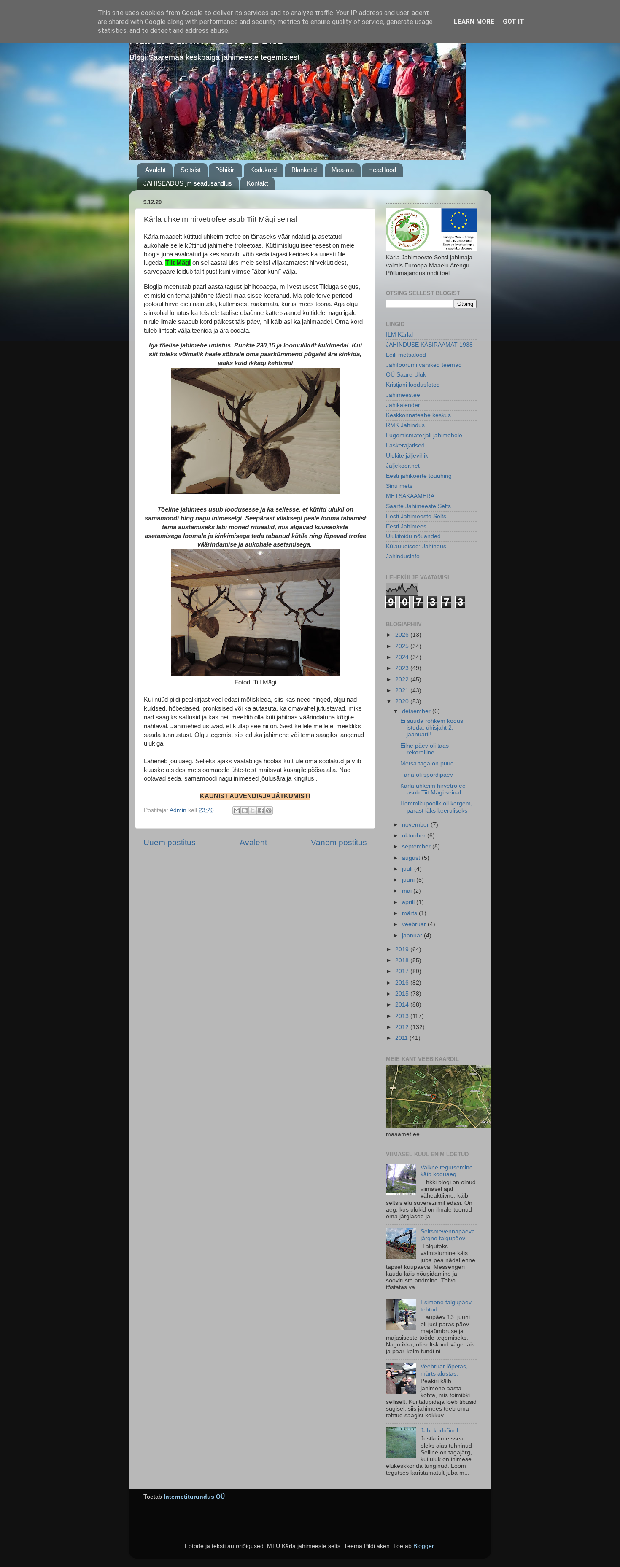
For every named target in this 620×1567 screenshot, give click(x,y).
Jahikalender (403, 405)
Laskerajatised (405, 445)
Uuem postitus (169, 842)
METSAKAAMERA (410, 496)
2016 (402, 983)
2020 (402, 701)
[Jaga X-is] (252, 810)
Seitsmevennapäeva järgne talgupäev (448, 1234)
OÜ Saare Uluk (406, 375)
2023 (402, 668)
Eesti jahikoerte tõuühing (419, 476)
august (412, 858)
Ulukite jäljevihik (407, 455)
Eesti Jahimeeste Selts (416, 516)
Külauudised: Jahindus (416, 546)
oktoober (414, 835)
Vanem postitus (339, 842)
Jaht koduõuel (439, 1430)
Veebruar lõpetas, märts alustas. (444, 1369)
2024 (402, 657)
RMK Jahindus (405, 425)
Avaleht (155, 169)
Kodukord (263, 169)
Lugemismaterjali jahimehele (424, 435)
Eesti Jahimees (406, 526)
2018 (402, 960)
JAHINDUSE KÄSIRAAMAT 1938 (429, 345)
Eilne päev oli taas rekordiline (424, 749)
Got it (513, 21)
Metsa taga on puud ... (430, 763)
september (417, 846)
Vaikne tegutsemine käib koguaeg (447, 1170)
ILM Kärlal (399, 334)
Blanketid (304, 169)
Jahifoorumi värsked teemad (424, 365)
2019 (402, 949)
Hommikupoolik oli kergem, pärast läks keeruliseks (436, 806)
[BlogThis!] (244, 810)
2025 (402, 646)
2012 (402, 1027)
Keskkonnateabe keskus (418, 415)
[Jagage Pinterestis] (268, 810)
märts (410, 913)
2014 (402, 1005)
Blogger (423, 1546)
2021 (402, 690)
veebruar (415, 924)
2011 (402, 1038)
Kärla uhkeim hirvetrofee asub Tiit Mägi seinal (433, 789)
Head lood (382, 169)
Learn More (474, 21)
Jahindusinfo (403, 556)
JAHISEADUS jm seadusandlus (187, 183)
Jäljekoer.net (403, 466)
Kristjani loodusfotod (413, 385)
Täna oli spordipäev (426, 775)
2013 (402, 1016)
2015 (402, 994)
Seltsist (191, 169)
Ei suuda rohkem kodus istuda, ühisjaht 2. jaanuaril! (431, 728)
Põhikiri (225, 169)
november (416, 824)
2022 (402, 679)
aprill (409, 902)
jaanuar (413, 935)
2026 (402, 635)
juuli (408, 869)
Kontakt (257, 183)
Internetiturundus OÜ (194, 1497)
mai (407, 891)
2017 (402, 971)
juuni (409, 880)
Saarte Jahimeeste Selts (418, 506)
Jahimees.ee (403, 395)
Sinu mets (399, 486)
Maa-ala (343, 169)
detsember (417, 711)
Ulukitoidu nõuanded (413, 536)
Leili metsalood (406, 355)
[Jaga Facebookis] (260, 810)
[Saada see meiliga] (236, 810)
